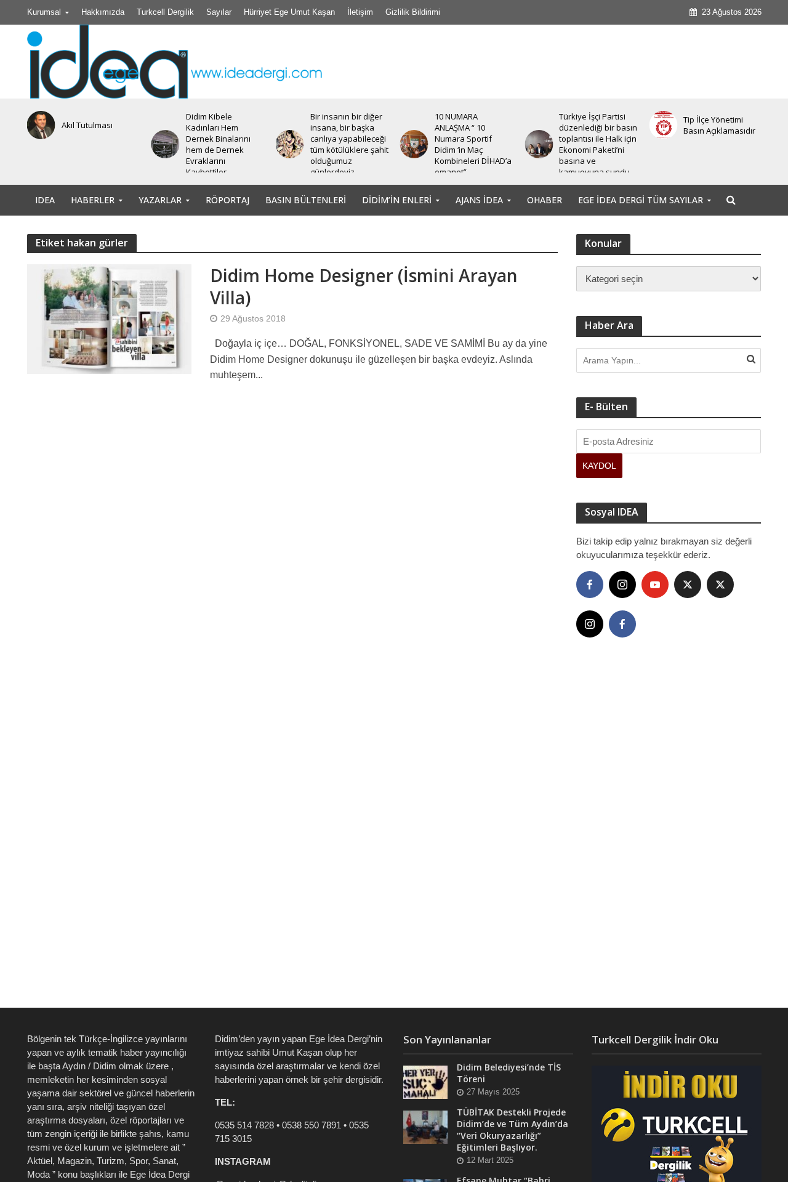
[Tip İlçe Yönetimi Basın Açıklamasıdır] (660, 125)
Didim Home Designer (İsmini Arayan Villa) (364, 286)
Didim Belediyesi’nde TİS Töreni (509, 1073)
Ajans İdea (479, 200)
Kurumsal (44, 12)
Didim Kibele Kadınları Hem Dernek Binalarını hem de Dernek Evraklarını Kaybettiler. (218, 144)
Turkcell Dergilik (165, 12)
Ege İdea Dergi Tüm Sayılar (640, 200)
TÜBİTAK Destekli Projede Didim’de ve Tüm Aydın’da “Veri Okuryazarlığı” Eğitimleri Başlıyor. (512, 1129)
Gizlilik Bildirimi (412, 12)
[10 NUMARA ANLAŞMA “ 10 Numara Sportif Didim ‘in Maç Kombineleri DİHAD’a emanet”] (412, 144)
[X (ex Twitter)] (687, 584)
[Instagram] (622, 584)
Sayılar (218, 12)
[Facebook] (589, 584)
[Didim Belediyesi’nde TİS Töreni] (425, 1081)
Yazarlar (160, 200)
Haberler (93, 200)
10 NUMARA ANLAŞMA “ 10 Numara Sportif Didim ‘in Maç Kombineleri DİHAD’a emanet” (473, 144)
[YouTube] (655, 584)
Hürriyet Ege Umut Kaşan (289, 12)
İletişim (360, 12)
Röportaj (227, 200)
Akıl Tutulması (87, 125)
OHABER (544, 200)
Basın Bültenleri (305, 200)
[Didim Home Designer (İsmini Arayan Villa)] (109, 318)
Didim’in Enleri (397, 200)
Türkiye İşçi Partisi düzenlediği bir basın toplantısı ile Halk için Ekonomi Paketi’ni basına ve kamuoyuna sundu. (598, 144)
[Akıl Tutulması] (38, 125)
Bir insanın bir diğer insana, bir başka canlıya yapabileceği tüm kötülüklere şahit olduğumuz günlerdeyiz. (349, 144)
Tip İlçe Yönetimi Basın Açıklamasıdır (719, 125)
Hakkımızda (102, 12)
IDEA (45, 200)
